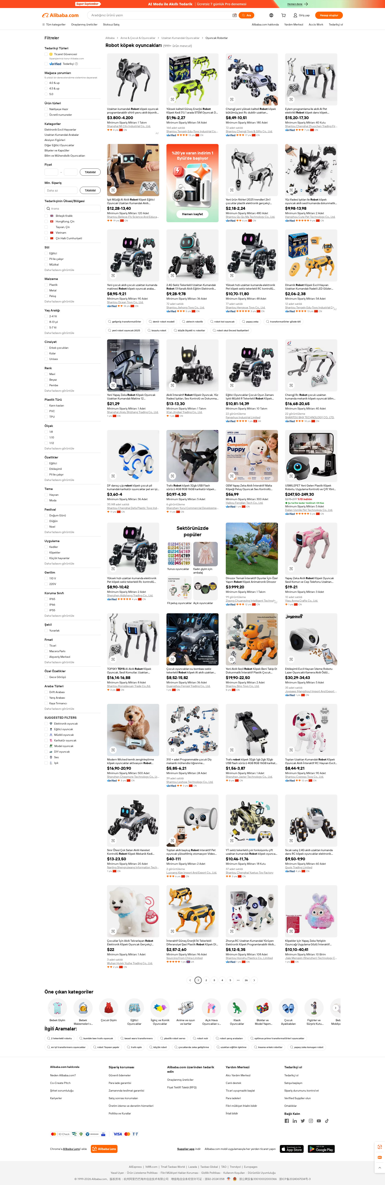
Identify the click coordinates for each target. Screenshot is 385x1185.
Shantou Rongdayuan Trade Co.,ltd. (129, 686)
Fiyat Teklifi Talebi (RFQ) (182, 1087)
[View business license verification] (229, 1179)
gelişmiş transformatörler (126, 321)
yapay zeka (252, 321)
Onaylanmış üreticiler (180, 1079)
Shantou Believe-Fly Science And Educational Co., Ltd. (133, 216)
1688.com (151, 1166)
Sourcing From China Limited (184, 958)
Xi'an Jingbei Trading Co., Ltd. (184, 412)
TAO (223, 1166)
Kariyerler (56, 1098)
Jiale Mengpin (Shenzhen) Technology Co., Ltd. (311, 958)
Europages (250, 1166)
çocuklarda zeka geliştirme (193, 1047)
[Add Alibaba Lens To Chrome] (104, 1149)
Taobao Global (209, 1166)
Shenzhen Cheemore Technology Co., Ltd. (133, 776)
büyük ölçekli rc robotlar (191, 330)
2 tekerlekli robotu (61, 1038)
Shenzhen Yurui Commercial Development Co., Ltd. (192, 508)
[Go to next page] (254, 980)
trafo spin (136, 1047)
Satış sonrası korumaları (123, 1098)
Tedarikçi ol (291, 1075)
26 (246, 980)
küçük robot (160, 1047)
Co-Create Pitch (60, 1083)
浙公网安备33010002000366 (258, 1179)
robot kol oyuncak (224, 321)
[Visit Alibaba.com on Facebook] (286, 1120)
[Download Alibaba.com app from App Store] (292, 1149)
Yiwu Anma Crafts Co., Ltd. (301, 600)
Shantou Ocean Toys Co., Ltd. (125, 302)
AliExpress (135, 1166)
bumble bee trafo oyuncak (98, 1038)
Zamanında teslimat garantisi (126, 1090)
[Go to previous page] (190, 980)
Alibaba (109, 38)
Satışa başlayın (293, 1083)
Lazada (192, 1166)
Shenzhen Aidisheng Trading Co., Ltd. (130, 595)
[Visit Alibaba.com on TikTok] (326, 1120)
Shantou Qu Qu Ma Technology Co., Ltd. (250, 216)
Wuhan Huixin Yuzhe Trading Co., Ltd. (130, 963)
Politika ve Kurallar (120, 1113)
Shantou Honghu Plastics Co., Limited (249, 958)
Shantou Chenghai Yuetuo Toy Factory (249, 872)
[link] (380, 1147)
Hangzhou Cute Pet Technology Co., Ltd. (310, 216)
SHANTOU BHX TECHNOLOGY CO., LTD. (309, 417)
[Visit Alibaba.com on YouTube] (318, 1120)
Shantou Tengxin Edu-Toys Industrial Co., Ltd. (192, 131)
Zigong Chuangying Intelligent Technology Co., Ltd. (252, 600)
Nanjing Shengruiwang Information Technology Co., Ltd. (133, 867)
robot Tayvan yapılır (108, 1047)
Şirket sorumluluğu (62, 1090)
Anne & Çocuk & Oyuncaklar (138, 38)
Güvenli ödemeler (120, 1075)
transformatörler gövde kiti (285, 321)
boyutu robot (159, 330)
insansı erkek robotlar (270, 1047)
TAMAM (90, 172)
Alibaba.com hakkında (64, 1066)
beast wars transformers (139, 1038)
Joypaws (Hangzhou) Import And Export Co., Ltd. (311, 691)
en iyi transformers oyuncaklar (68, 1047)
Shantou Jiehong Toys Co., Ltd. (185, 307)
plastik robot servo (174, 1038)
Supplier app (186, 1149)
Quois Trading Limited (298, 867)
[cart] (284, 15)
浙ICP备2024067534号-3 (295, 1179)
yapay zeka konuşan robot (308, 1047)
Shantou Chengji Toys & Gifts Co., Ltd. (249, 131)
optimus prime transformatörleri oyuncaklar (279, 1038)
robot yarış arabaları (231, 1038)
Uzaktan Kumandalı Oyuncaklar (180, 38)
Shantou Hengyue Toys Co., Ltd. (245, 307)
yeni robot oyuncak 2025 (126, 330)
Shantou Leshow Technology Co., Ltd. (189, 782)
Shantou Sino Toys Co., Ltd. (242, 686)
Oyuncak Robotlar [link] (217, 38)
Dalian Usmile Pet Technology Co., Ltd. (309, 510)
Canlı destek (233, 1083)
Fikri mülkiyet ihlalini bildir (241, 1105)
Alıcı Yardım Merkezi (238, 1075)
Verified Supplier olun (297, 1098)
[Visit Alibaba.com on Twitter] (302, 1120)
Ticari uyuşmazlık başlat (240, 1090)
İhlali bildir (232, 1113)
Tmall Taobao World (173, 1166)
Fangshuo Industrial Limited (243, 417)
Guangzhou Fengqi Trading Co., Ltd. (188, 686)
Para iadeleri (233, 1098)
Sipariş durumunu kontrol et (301, 1090)
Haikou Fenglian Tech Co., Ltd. (244, 502)
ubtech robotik (194, 321)
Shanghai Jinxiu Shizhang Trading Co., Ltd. (132, 412)
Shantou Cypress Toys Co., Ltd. (304, 776)
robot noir (202, 1038)
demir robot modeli (163, 321)
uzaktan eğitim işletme (233, 1047)
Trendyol (235, 1166)
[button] (234, 15)
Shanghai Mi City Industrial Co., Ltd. (129, 126)
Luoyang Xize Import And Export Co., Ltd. (191, 872)
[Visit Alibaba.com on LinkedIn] (294, 1120)
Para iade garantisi (120, 1083)
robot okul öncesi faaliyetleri (233, 330)
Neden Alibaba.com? (63, 1075)
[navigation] (73, 509)
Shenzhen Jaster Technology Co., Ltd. (249, 776)
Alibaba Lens (71, 1149)
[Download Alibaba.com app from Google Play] (321, 1149)
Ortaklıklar (290, 1105)
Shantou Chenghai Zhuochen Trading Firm (311, 126)
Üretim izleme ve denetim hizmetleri (131, 1105)
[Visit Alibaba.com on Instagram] (310, 1120)
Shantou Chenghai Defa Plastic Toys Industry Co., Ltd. (133, 508)
